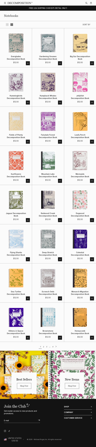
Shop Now (24, 386)
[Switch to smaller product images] (11, 24)
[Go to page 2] (56, 346)
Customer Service (73, 418)
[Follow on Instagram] (5, 431)
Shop (66, 407)
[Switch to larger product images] (7, 24)
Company (68, 412)
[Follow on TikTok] (9, 431)
